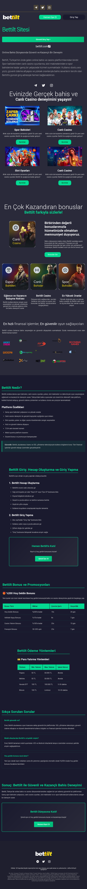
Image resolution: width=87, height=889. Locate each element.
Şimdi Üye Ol (43, 559)
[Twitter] (43, 861)
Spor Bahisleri (22, 129)
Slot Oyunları (22, 170)
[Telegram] (37, 861)
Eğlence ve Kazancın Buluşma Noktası (15, 297)
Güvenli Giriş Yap (43, 39)
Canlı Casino (65, 129)
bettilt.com (42, 46)
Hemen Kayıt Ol (43, 824)
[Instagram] (49, 861)
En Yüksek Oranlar (72, 295)
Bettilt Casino (43, 295)
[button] (22, 142)
